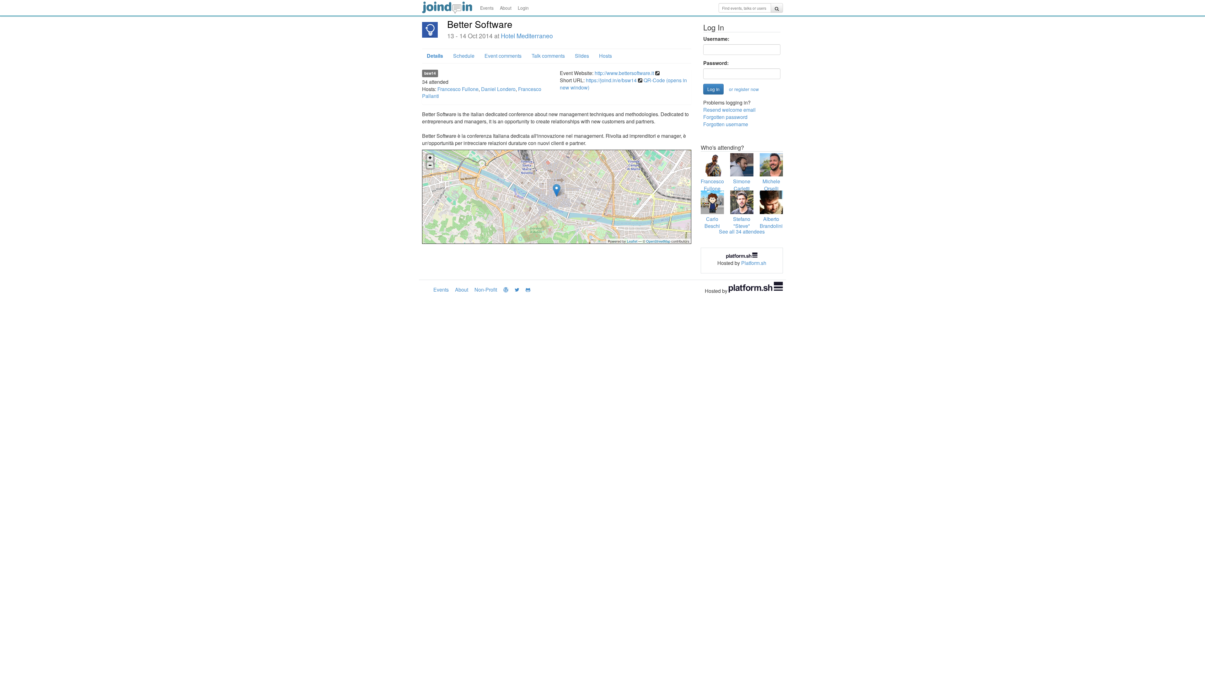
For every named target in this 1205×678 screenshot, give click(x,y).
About (505, 8)
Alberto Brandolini (771, 222)
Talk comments (548, 55)
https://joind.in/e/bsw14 (611, 80)
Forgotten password (725, 117)
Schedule (463, 55)
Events (487, 8)
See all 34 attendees (742, 231)
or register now (744, 89)
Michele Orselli (771, 185)
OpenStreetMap (658, 241)
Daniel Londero (498, 89)
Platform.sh (753, 262)
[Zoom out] (430, 165)
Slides (582, 55)
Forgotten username (725, 124)
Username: (716, 38)
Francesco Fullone (458, 89)
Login (523, 8)
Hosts (605, 55)
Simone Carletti (741, 185)
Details (435, 55)
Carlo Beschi (712, 222)
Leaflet (632, 241)
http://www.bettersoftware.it (624, 73)
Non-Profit (485, 289)
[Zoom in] (430, 158)
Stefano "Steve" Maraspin (741, 226)
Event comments (503, 55)
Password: (716, 63)
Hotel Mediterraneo (527, 35)
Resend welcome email (729, 109)
